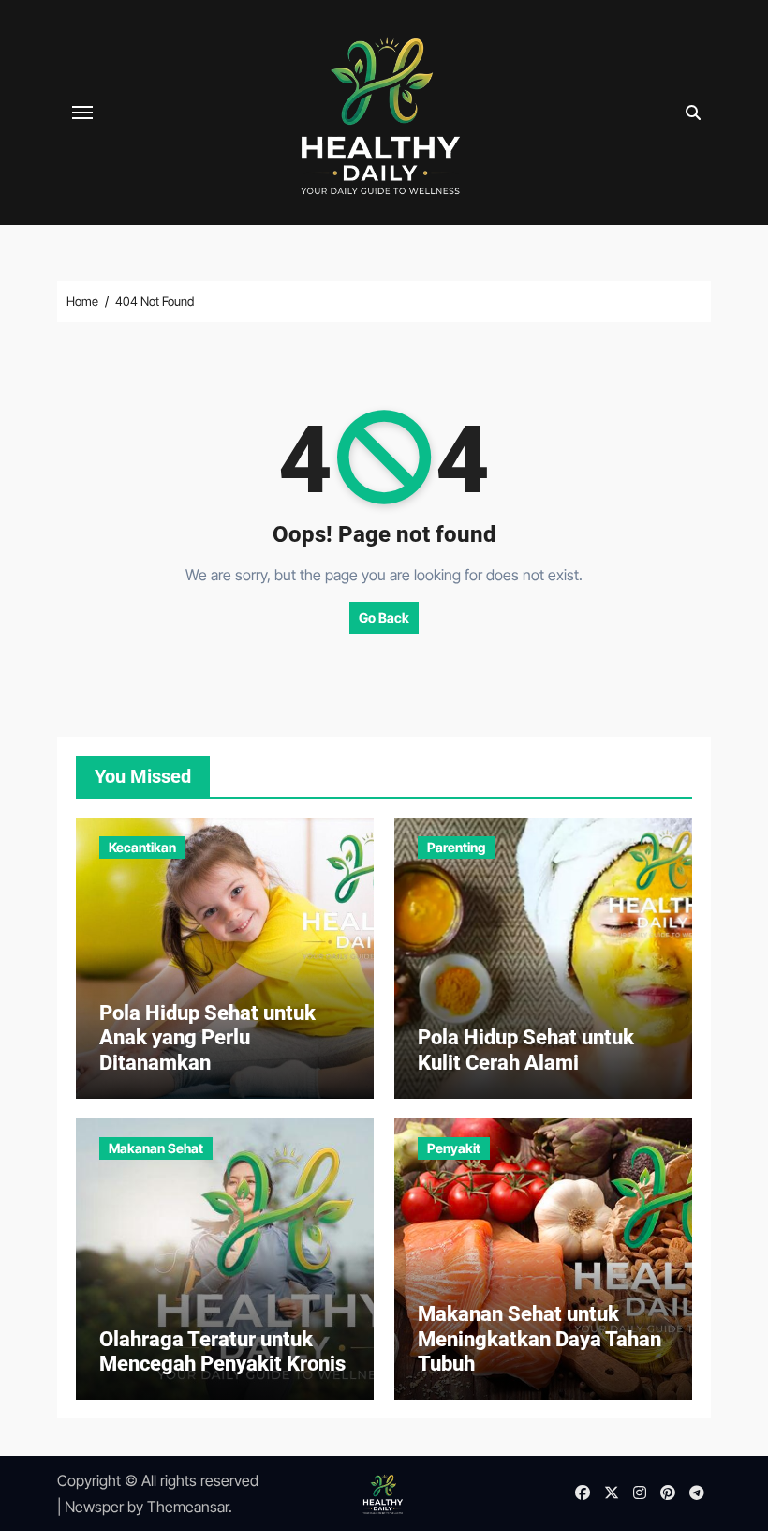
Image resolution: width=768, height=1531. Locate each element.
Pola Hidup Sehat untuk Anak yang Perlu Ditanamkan (207, 1037)
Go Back (384, 617)
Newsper (94, 1506)
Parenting (456, 847)
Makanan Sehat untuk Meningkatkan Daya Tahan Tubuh (539, 1338)
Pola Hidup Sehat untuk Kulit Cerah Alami (526, 1049)
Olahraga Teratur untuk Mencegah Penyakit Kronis (222, 1351)
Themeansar (188, 1506)
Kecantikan (142, 847)
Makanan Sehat (156, 1148)
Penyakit (453, 1148)
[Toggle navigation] (82, 112)
